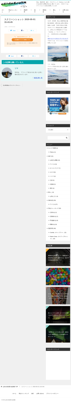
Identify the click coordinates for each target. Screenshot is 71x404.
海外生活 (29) (52, 200)
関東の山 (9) (53, 224)
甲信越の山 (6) (54, 220)
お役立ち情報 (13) (55, 160)
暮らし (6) (51, 192)
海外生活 (44, 11)
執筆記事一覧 (38, 78)
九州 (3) (52, 180)
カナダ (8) (53, 172)
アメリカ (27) (53, 204)
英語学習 (25, 11)
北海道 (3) (53, 184)
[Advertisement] (58, 365)
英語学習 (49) (52, 228)
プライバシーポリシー (52, 393)
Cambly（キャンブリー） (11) (58, 232)
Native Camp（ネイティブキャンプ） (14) (59, 237)
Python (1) (53, 152)
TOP (10, 386)
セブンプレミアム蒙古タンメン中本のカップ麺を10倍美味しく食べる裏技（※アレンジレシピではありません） (58, 296)
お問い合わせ (66, 11)
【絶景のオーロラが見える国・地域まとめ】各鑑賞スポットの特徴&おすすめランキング (58, 334)
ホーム (3, 11)
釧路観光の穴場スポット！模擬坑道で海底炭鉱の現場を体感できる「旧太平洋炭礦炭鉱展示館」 (58, 258)
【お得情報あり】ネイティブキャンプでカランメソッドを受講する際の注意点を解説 (13, 85)
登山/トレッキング (13, 11)
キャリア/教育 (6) (53, 148)
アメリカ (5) (53, 164)
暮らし (54, 11)
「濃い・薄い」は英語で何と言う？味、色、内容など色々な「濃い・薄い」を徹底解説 (57, 277)
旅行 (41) (50, 156)
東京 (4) (52, 188)
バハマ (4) (53, 176)
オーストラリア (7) (55, 168)
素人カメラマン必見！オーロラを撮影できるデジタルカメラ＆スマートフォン (58, 315)
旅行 (35, 11)
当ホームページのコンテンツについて (58, 38)
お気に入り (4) (54, 196)
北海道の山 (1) (54, 216)
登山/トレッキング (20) (54, 208)
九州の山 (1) (53, 212)
